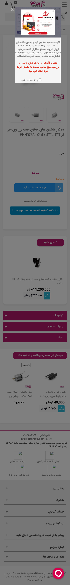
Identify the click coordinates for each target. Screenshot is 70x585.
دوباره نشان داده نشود (31, 80)
